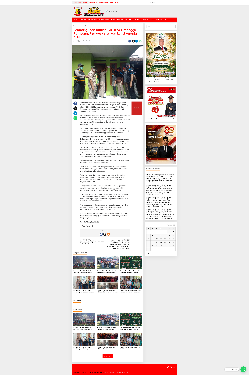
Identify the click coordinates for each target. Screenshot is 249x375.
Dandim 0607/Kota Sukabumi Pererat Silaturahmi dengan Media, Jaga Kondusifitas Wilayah (106, 271)
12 (157, 239)
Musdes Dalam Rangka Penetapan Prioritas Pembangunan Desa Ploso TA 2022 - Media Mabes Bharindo (160, 176)
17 (148, 242)
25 (152, 246)
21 (165, 242)
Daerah (75, 41)
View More (107, 356)
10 (148, 239)
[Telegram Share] (136, 41)
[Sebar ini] (129, 41)
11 (152, 239)
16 (173, 239)
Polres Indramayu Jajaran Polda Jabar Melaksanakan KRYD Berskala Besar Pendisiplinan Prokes (159, 204)
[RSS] (108, 234)
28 (165, 246)
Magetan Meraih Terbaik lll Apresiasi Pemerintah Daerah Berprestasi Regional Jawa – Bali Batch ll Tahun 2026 (84, 271)
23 (173, 242)
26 (157, 246)
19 (157, 242)
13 (161, 239)
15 (169, 239)
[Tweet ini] (133, 41)
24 (148, 246)
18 (152, 242)
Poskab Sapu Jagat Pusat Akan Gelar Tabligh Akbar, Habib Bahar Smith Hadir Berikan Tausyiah (130, 271)
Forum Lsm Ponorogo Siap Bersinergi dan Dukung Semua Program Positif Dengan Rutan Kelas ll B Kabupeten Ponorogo (83, 291)
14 (165, 239)
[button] (175, 2)
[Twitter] (104, 234)
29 (169, 246)
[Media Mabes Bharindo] (89, 11)
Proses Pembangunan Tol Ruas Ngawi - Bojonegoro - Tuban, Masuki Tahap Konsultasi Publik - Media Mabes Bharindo (159, 186)
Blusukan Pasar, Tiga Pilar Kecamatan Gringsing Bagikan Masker (92, 241)
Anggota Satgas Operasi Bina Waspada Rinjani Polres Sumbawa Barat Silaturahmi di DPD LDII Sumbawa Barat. (160, 216)
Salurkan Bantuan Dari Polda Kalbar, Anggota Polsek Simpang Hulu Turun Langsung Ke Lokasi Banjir (159, 192)
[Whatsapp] (140, 41)
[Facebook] (101, 234)
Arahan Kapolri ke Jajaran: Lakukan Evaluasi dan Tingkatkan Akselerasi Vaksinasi (159, 180)
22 (169, 242)
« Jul (147, 254)
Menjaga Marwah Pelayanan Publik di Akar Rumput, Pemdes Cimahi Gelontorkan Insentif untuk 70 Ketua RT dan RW (107, 291)
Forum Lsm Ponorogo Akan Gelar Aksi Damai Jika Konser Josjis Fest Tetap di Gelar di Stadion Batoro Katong (131, 291)
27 (161, 246)
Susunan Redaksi (122, 372)
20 (161, 242)
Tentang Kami (111, 372)
